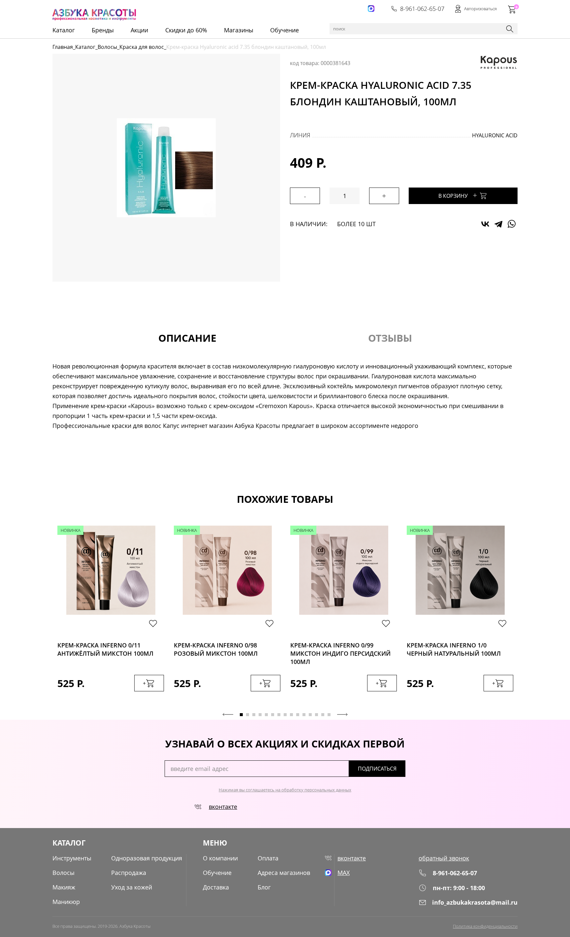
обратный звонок (444, 858)
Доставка (216, 887)
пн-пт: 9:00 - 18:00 (459, 888)
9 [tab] (291, 714)
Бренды (103, 30)
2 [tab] (247, 714)
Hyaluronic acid (495, 135)
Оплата (268, 858)
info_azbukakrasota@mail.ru (475, 902)
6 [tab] (272, 714)
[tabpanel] (110, 615)
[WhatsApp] (512, 224)
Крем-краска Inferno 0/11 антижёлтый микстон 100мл (105, 649)
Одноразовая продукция (146, 858)
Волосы (107, 47)
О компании (220, 858)
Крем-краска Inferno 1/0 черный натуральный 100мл (454, 649)
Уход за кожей (131, 887)
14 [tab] (322, 714)
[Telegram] (498, 224)
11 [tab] (303, 714)
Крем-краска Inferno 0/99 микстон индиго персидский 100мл (340, 651)
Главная (62, 47)
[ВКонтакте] (485, 224)
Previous (228, 714)
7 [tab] (278, 714)
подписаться (377, 768)
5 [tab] (266, 714)
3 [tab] (253, 714)
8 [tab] (285, 714)
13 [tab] (316, 714)
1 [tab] (241, 714)
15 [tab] (329, 714)
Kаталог (63, 30)
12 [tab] (310, 714)
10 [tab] (297, 714)
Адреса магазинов (284, 873)
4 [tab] (260, 714)
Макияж (63, 887)
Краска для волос (141, 47)
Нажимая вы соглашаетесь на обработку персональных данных (285, 790)
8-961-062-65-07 (422, 9)
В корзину (457, 195)
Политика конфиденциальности (485, 926)
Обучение (284, 30)
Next (342, 714)
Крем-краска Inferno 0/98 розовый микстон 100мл (216, 649)
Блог (264, 887)
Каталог (85, 47)
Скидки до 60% (186, 30)
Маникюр (66, 902)
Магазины (238, 30)
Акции (139, 30)
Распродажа (128, 873)
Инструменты (71, 858)
